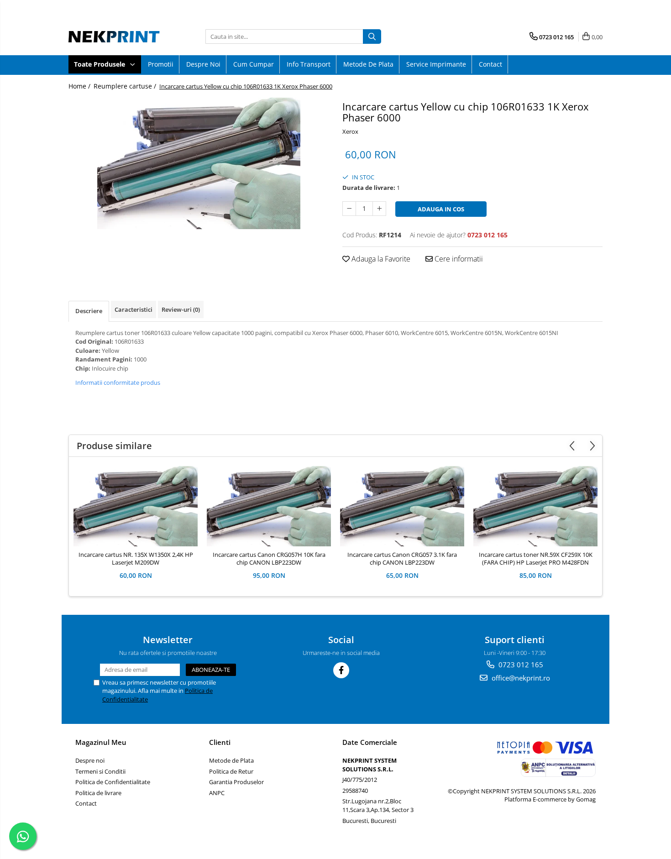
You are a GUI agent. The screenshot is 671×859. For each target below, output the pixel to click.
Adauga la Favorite (380, 259)
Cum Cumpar (253, 64)
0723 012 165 (520, 664)
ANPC (217, 793)
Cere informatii (458, 259)
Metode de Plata (368, 64)
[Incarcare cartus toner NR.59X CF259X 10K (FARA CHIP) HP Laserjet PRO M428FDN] (535, 506)
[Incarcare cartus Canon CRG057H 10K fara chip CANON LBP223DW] (269, 506)
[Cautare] (372, 36)
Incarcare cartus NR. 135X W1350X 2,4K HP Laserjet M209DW (136, 558)
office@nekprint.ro (520, 677)
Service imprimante (436, 64)
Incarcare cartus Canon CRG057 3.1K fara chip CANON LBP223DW (402, 558)
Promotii (160, 64)
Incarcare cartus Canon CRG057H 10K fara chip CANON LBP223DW (269, 558)
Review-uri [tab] (181, 309)
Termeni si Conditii (100, 771)
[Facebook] (341, 670)
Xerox (350, 131)
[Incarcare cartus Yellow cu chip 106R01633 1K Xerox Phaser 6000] (198, 163)
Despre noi (203, 64)
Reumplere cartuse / (126, 86)
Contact (490, 64)
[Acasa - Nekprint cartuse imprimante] (114, 36)
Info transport (308, 64)
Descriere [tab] (88, 311)
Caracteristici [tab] (133, 309)
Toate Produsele (100, 64)
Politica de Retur (231, 771)
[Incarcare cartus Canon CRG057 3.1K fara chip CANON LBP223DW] (402, 506)
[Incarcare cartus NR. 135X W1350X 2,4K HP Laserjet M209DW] (135, 506)
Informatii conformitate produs (117, 382)
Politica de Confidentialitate (112, 782)
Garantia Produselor (236, 782)
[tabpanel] (198, 163)
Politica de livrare (98, 793)
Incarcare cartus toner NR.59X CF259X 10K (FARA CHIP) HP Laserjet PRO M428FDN (535, 558)
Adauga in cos (441, 209)
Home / (80, 86)
